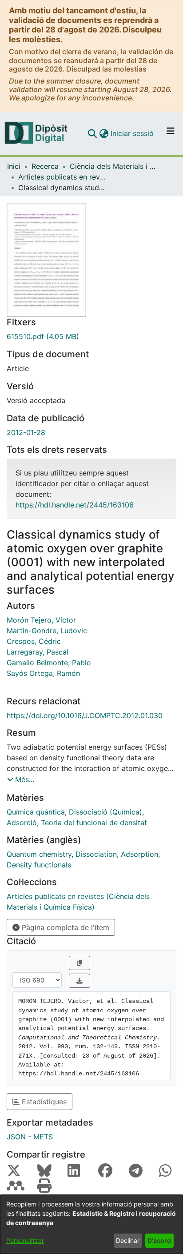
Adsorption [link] (139, 854)
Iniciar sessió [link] (133, 133)
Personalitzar (25, 1240)
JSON (16, 1136)
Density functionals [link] (39, 864)
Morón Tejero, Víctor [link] (41, 619)
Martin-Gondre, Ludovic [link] (47, 630)
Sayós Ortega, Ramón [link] (43, 673)
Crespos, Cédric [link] (34, 641)
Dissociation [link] (96, 854)
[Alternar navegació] (170, 133)
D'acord (159, 1240)
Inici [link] (13, 166)
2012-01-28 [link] (26, 432)
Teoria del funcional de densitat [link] (94, 822)
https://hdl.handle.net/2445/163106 (75, 504)
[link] (91, 336)
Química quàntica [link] (36, 811)
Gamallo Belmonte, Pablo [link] (49, 662)
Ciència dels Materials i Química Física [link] (114, 166)
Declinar (127, 1240)
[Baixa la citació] (79, 981)
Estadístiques (43, 1101)
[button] (92, 133)
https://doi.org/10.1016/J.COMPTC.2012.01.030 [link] (85, 715)
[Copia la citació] (79, 963)
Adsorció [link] (22, 822)
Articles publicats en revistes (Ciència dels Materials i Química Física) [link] (62, 176)
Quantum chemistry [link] (39, 854)
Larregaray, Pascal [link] (37, 651)
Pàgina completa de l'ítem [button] (64, 927)
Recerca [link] (45, 166)
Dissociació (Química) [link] (105, 811)
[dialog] (91, 1224)
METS (43, 1136)
